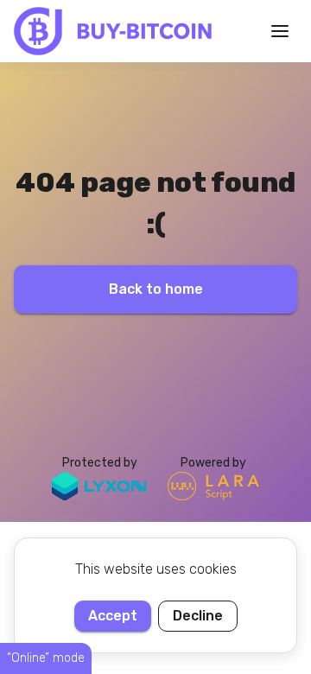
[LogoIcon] (113, 31)
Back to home (156, 289)
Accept (112, 615)
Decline (198, 615)
